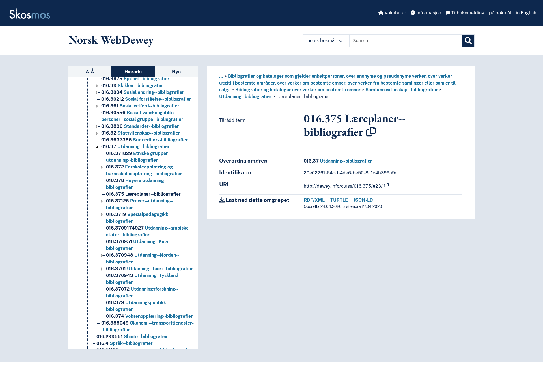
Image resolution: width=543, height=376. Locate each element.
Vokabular (394, 13)
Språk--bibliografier (124, 343)
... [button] (221, 76)
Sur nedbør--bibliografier (144, 139)
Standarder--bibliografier (140, 126)
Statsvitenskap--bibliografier (140, 133)
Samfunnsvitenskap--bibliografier (401, 89)
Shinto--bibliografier (132, 336)
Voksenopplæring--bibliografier (149, 316)
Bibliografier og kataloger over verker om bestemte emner (298, 89)
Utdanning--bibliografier (135, 146)
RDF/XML (314, 200)
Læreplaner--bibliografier (143, 194)
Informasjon (428, 13)
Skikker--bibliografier (132, 85)
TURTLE (339, 200)
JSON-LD (363, 200)
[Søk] (468, 40)
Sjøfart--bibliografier (135, 78)
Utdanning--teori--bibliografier (149, 268)
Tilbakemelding (467, 13)
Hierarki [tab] (133, 71)
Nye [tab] (176, 71)
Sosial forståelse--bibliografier (146, 99)
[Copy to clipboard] (371, 132)
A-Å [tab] (90, 71)
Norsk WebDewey (111, 39)
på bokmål (500, 13)
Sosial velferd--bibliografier (140, 106)
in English (526, 13)
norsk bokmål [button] (322, 40)
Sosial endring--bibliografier (142, 92)
